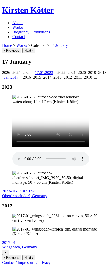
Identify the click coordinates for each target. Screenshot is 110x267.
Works (17, 27)
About (17, 23)
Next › (28, 50)
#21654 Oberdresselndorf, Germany (24, 193)
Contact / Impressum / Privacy (26, 262)
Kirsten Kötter (28, 10)
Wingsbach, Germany (19, 244)
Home (7, 45)
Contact (18, 36)
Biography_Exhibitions (31, 32)
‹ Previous (11, 50)
